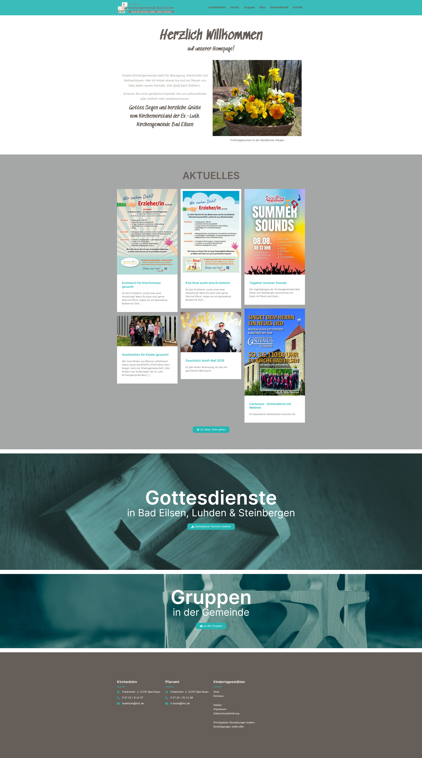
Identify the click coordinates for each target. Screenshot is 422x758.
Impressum (219, 709)
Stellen (217, 705)
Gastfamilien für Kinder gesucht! (145, 354)
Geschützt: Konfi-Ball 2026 (205, 360)
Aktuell (234, 7)
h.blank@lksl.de (180, 703)
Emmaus (218, 696)
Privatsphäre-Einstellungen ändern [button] (234, 722)
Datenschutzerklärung (226, 713)
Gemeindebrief (279, 7)
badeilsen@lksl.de (133, 703)
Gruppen (249, 7)
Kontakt (298, 7)
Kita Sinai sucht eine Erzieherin (208, 283)
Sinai (216, 691)
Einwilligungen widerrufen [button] (228, 726)
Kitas (262, 7)
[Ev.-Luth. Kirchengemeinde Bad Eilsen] (146, 7)
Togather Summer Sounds (268, 283)
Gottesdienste (217, 7)
